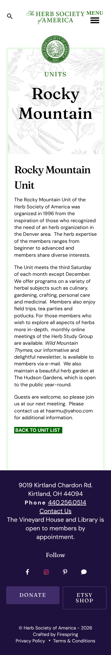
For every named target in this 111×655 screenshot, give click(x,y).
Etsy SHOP (85, 598)
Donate (32, 595)
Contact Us (55, 511)
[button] (10, 18)
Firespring (67, 634)
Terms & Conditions (74, 641)
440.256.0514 (67, 503)
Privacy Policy (30, 641)
